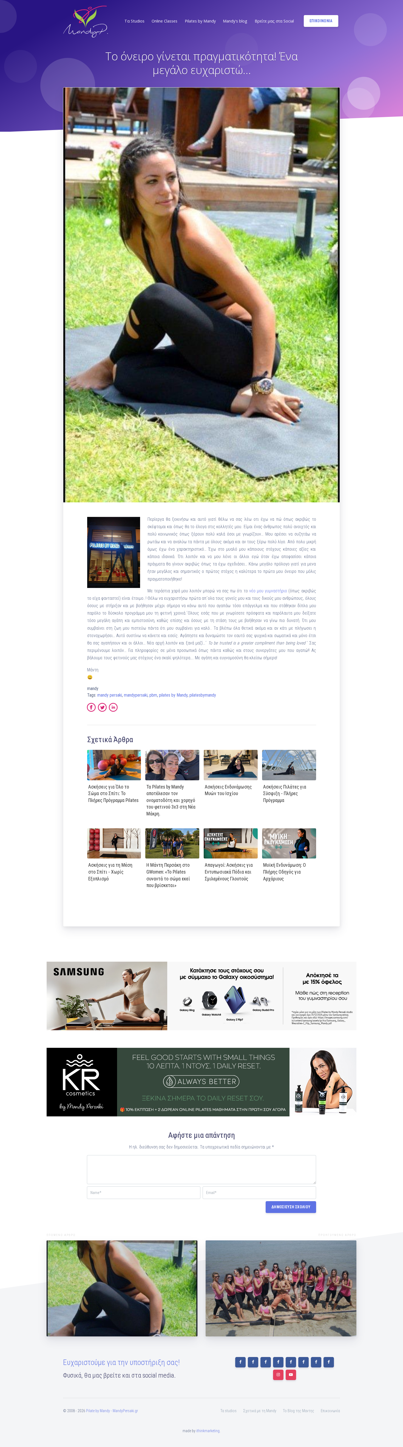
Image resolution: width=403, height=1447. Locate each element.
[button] (134, 21)
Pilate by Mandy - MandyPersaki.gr (112, 1411)
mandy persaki (109, 695)
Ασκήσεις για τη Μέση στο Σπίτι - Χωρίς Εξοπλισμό (110, 871)
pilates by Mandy (173, 695)
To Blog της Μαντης (298, 1411)
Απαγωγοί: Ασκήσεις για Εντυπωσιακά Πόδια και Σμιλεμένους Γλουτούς (229, 871)
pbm (153, 695)
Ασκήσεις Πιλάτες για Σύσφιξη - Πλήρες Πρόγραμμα (284, 793)
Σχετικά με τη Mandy (259, 1411)
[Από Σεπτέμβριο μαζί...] (281, 1288)
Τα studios (228, 1411)
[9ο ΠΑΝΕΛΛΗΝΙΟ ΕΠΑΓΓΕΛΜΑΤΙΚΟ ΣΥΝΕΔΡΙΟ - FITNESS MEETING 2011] (122, 1288)
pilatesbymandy (202, 695)
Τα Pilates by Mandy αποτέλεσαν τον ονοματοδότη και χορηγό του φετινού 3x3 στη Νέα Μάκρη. (170, 800)
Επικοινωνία (330, 1411)
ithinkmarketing (208, 1431)
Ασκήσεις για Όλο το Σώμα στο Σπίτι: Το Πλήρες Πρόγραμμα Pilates (113, 793)
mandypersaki (135, 695)
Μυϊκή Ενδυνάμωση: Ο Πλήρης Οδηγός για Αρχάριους (284, 871)
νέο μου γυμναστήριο (268, 590)
